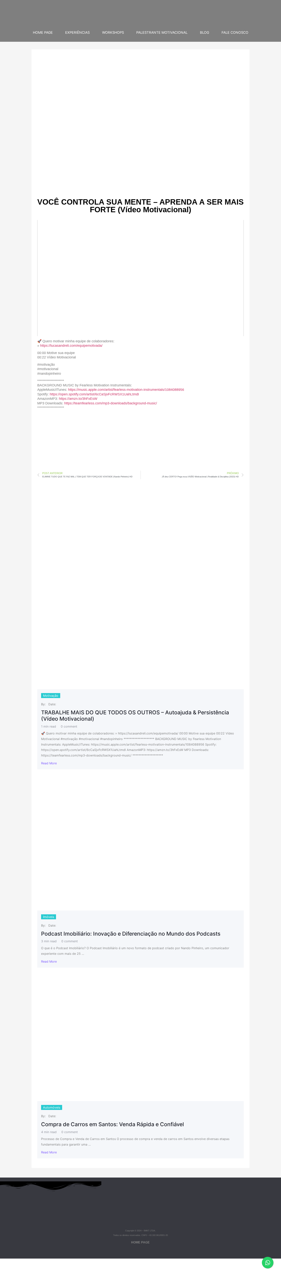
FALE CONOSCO (235, 32)
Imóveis (48, 917)
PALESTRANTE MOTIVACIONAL (162, 32)
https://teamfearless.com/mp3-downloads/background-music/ (110, 403)
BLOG (204, 32)
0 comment (69, 726)
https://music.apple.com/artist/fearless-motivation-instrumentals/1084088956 (126, 390)
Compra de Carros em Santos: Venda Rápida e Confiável (112, 1124)
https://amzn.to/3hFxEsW (78, 399)
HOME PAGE (43, 32)
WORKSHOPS (113, 32)
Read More (49, 763)
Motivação (50, 695)
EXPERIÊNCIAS (77, 32)
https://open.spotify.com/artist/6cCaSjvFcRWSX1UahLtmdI (94, 394)
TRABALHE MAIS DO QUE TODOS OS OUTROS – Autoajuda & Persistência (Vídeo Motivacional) (135, 715)
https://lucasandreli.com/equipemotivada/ (71, 345)
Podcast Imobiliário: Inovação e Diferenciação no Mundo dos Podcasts (130, 934)
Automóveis (51, 1107)
